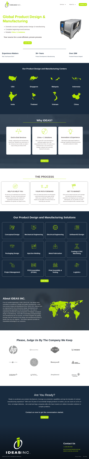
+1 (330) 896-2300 (67, 446)
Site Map (85, 456)
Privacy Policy (79, 456)
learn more (18, 151)
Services (62, 4)
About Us (71, 4)
